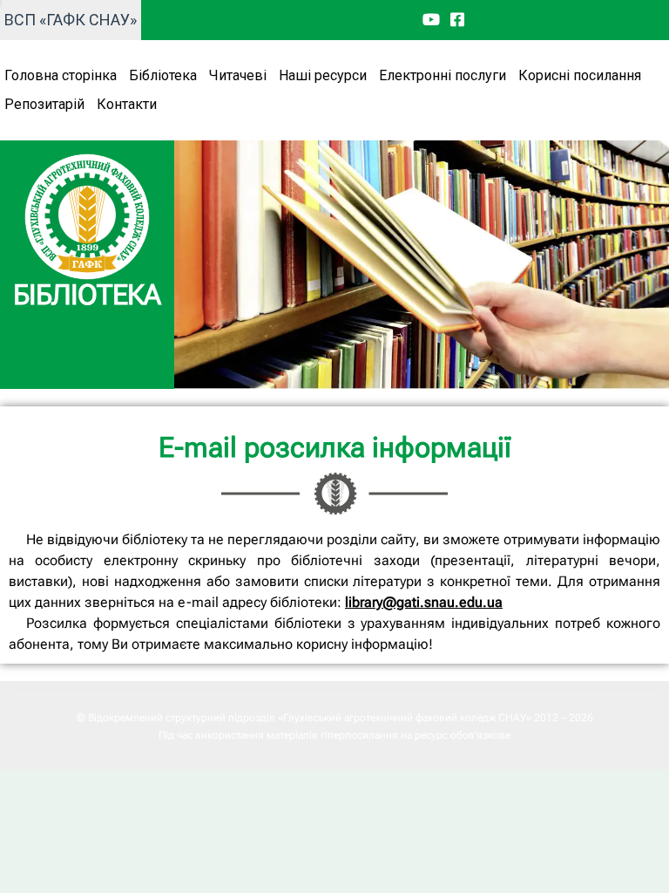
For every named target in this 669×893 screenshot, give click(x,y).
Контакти (127, 104)
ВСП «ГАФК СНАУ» (70, 19)
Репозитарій (44, 104)
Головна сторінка (60, 75)
